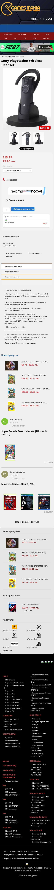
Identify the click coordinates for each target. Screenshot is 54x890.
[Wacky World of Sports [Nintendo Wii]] (11, 393)
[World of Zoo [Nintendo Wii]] (11, 379)
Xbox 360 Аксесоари (13, 834)
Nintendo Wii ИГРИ (39, 834)
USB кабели (38, 742)
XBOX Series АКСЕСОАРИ (36, 768)
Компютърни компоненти (9, 776)
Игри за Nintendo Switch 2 (14, 687)
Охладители (37, 751)
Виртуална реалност (40, 722)
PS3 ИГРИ (9, 817)
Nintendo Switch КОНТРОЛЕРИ (37, 801)
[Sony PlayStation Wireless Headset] (27, 129)
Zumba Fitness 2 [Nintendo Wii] (34, 362)
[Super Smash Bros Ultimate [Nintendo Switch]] (9, 454)
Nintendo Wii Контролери (36, 838)
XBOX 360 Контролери (14, 837)
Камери (35, 724)
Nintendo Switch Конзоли (10, 725)
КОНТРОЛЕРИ (9, 734)
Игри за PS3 (10, 696)
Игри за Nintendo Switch (14, 683)
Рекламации (21, 854)
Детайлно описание (13, 266)
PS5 (4, 785)
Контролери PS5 (11, 740)
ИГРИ (5, 676)
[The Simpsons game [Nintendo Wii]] (11, 406)
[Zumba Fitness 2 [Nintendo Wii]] (11, 365)
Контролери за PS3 (12, 746)
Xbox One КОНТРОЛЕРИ (41, 789)
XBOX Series (35, 761)
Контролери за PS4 (12, 743)
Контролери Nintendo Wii (40, 699)
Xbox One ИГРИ (38, 783)
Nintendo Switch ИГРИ (40, 797)
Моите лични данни (28, 875)
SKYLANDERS (9, 770)
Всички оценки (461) (27, 521)
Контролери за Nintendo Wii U (41, 704)
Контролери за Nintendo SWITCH (41, 694)
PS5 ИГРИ (9, 789)
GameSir (8, 738)
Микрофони (37, 736)
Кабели (35, 740)
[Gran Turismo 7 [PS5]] (12, 607)
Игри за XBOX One (12, 702)
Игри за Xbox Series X (13, 699)
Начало (5, 57)
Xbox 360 (7, 827)
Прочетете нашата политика (27, 870)
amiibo (6, 761)
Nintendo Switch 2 (38, 817)
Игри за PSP (10, 711)
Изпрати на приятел (14, 253)
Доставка (34, 851)
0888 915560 (42, 18)
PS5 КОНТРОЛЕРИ (12, 795)
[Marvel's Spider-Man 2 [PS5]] (9, 503)
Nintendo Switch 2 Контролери (38, 824)
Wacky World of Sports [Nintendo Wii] (35, 389)
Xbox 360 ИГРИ (11, 831)
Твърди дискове (11, 781)
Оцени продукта (35, 253)
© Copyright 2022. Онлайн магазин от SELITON (21, 858)
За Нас (5, 851)
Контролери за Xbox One (39, 681)
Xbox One (34, 779)
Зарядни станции (39, 733)
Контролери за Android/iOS (37, 709)
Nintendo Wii (36, 830)
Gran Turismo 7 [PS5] (30, 604)
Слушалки (36, 719)
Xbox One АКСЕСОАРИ (40, 786)
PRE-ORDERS (10, 680)
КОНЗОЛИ (7, 715)
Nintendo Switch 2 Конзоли (11, 720)
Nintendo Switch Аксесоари (37, 806)
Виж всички (7, 650)
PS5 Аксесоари (11, 792)
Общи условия (9, 854)
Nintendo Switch (37, 793)
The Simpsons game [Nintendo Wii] (35, 402)
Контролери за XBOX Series (39, 675)
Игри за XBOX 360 (12, 705)
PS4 (4, 799)
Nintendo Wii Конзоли (13, 729)
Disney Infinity (9, 765)
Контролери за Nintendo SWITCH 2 (41, 689)
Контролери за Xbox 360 (41, 685)
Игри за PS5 (10, 691)
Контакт (13, 851)
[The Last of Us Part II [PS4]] (27, 503)
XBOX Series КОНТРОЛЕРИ (36, 774)
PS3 (10, 57)
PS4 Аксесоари (11, 809)
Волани (35, 730)
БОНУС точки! (23, 851)
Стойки (35, 727)
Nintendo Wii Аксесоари (41, 842)
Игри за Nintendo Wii (13, 708)
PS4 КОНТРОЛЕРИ (12, 806)
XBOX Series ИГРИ (39, 764)
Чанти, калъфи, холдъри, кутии (38, 754)
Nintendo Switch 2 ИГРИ (41, 820)
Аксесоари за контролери (37, 746)
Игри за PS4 (10, 694)
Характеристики (12, 271)
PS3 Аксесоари (18, 57)
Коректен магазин (13, 277)
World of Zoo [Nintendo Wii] (33, 375)
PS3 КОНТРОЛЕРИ (12, 823)
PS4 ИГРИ (9, 803)
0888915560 (11, 180)
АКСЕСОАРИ (35, 715)
